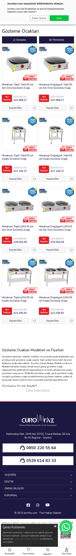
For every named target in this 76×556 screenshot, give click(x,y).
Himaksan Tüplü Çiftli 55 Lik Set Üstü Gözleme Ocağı (17, 228)
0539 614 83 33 (41, 460)
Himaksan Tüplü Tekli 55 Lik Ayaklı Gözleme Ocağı (17, 157)
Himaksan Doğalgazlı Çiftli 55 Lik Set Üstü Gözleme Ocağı (55, 228)
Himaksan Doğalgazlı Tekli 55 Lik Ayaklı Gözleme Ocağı (55, 157)
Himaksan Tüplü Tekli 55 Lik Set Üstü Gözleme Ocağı (17, 86)
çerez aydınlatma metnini (26, 538)
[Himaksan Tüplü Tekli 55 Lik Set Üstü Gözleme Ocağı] (19, 63)
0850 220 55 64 (41, 448)
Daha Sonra (39, 18)
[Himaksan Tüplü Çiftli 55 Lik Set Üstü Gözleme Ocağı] (19, 205)
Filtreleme (58, 40)
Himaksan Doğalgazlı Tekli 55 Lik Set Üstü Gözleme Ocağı (55, 86)
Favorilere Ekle (34, 108)
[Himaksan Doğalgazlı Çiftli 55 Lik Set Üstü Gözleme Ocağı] (56, 205)
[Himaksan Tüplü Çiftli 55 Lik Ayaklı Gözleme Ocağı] (19, 276)
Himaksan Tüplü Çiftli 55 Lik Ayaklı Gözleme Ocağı (17, 299)
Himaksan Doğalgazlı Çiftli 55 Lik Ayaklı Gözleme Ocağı (55, 299)
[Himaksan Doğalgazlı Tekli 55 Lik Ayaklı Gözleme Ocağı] (56, 134)
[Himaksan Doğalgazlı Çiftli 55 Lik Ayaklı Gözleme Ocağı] (56, 276)
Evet (59, 18)
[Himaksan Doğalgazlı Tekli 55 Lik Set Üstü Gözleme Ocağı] (56, 63)
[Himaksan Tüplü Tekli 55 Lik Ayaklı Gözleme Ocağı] (19, 134)
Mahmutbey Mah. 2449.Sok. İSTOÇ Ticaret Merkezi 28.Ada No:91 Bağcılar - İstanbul (38, 435)
